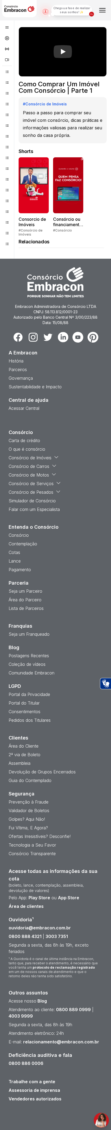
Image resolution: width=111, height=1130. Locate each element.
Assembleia (19, 763)
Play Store (39, 897)
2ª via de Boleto (24, 754)
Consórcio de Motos (29, 475)
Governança (21, 378)
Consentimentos (24, 711)
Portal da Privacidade (29, 694)
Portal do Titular (24, 703)
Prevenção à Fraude (28, 802)
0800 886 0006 (26, 1063)
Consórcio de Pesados (31, 492)
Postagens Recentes (29, 655)
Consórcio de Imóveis (30, 457)
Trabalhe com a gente (32, 1081)
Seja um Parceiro (25, 591)
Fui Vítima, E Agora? (28, 827)
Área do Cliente (24, 746)
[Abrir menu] (102, 10)
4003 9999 (21, 1016)
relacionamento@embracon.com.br (61, 1041)
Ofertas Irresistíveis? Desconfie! (40, 836)
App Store (68, 897)
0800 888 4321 (25, 936)
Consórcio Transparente (32, 853)
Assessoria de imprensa (34, 1090)
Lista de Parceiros (26, 608)
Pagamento (20, 569)
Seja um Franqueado (29, 634)
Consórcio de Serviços (31, 483)
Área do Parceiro (25, 599)
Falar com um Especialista (34, 509)
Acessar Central (24, 408)
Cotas (14, 552)
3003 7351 (57, 936)
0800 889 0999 (73, 1009)
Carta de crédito (24, 440)
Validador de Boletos (29, 810)
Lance (15, 561)
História (16, 361)
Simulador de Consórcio (32, 500)
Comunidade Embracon (31, 673)
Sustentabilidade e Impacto (35, 386)
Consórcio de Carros (29, 466)
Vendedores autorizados (35, 1098)
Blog (41, 1001)
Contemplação (23, 543)
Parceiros (18, 369)
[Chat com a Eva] (101, 1120)
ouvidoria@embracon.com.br (40, 927)
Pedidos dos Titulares (30, 720)
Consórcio (19, 535)
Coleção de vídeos (27, 664)
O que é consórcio (27, 449)
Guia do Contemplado (30, 780)
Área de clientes (26, 906)
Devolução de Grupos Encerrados (42, 771)
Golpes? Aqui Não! (27, 819)
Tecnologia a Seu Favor (32, 845)
